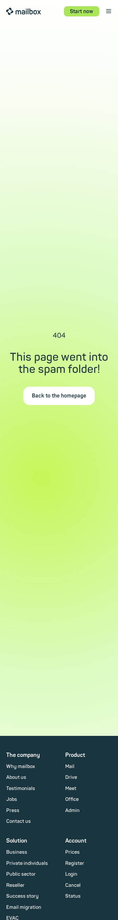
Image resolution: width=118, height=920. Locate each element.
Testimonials (20, 788)
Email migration (23, 907)
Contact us (18, 821)
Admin (72, 810)
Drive (71, 777)
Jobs (11, 799)
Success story (22, 896)
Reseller (15, 885)
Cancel (73, 885)
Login (71, 874)
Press (12, 810)
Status (73, 896)
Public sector (21, 874)
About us (16, 777)
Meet (70, 788)
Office (72, 799)
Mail (69, 766)
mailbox (23, 11)
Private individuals (27, 863)
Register (74, 863)
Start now (81, 11)
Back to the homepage (59, 396)
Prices (72, 852)
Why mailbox (20, 766)
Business (16, 852)
